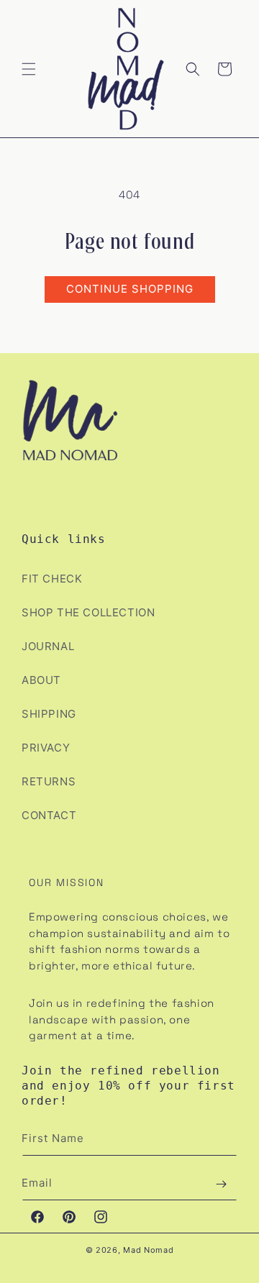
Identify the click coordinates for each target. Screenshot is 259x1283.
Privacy (46, 747)
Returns (49, 781)
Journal (48, 646)
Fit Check (52, 578)
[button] (29, 69)
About (41, 680)
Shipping (49, 714)
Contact (49, 815)
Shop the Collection (88, 612)
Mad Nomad (148, 1250)
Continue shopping (130, 289)
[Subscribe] (221, 1184)
